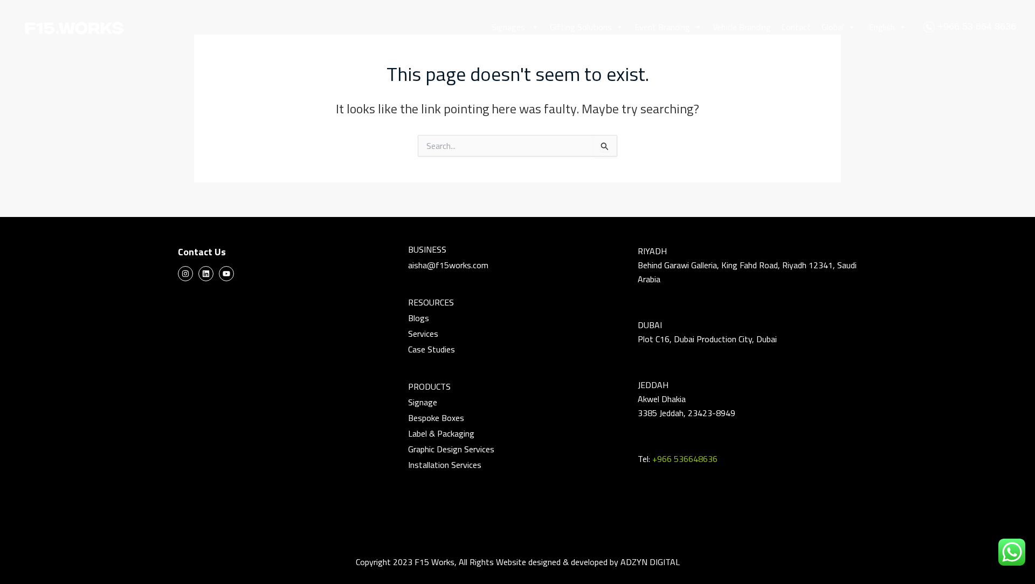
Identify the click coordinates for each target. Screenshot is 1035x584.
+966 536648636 (684, 458)
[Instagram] (185, 273)
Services (423, 333)
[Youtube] (226, 273)
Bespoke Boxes (436, 417)
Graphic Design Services (451, 449)
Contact (796, 27)
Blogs (418, 317)
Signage (422, 402)
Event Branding (662, 27)
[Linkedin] (205, 273)
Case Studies (431, 349)
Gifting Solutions (581, 27)
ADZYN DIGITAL (650, 561)
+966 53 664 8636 (975, 26)
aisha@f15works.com (448, 265)
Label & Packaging (441, 433)
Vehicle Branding (742, 27)
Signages (509, 27)
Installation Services (444, 464)
